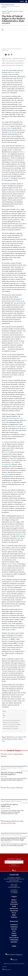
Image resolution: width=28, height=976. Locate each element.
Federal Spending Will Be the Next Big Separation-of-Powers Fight (13, 839)
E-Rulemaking (14, 940)
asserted (9, 623)
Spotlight (3, 768)
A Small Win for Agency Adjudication (9, 805)
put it (22, 669)
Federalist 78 (6, 178)
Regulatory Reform (12, 739)
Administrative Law (12, 737)
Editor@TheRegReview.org (14, 887)
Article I (7, 126)
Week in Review (14, 938)
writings (18, 209)
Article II (9, 128)
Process (10, 11)
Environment (14, 904)
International (14, 911)
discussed (12, 581)
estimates (16, 277)
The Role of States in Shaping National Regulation (11, 773)
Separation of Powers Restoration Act (12, 418)
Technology (14, 917)
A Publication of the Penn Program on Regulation (10, 6)
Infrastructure (14, 908)
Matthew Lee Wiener (5, 808)
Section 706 (6, 587)
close (18, 283)
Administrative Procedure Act (16, 426)
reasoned (9, 564)
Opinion (4, 11)
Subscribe (14, 929)
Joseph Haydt (4, 776)
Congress (20, 737)
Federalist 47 (17, 343)
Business (14, 900)
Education (14, 902)
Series (14, 931)
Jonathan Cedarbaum (6, 842)
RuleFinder (14, 942)
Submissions (14, 927)
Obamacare (19, 301)
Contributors (14, 925)
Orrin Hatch (6, 23)
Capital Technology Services (6, 969)
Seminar (14, 933)
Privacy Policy (4, 966)
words (22, 360)
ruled (8, 641)
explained (7, 442)
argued (6, 474)
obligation (18, 534)
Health (14, 906)
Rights (14, 915)
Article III (10, 132)
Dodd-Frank (22, 303)
